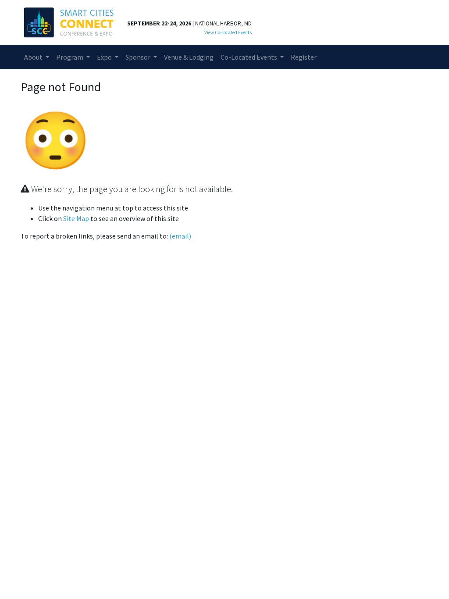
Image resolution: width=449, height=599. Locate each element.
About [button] (34, 57)
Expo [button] (105, 57)
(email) (180, 236)
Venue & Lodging (189, 57)
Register (304, 57)
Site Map (76, 218)
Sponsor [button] (138, 57)
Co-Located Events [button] (249, 57)
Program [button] (70, 57)
